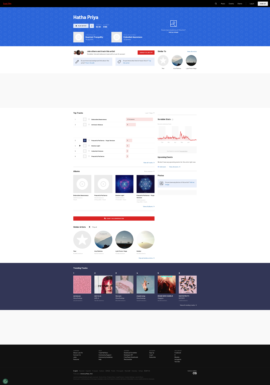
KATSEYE (182, 298)
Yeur (163, 68)
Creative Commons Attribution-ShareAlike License (123, 379)
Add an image (173, 32)
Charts (240, 4)
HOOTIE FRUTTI (184, 296)
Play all (92, 113)
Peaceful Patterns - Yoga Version (103, 140)
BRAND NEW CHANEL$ (165, 296)
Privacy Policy (111, 377)
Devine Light (95, 146)
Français (95, 371)
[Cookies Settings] (5, 381)
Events (231, 4)
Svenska (134, 371)
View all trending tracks (187, 305)
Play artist (82, 25)
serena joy (77, 296)
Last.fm (9, 3)
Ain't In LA (97, 296)
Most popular (148, 171)
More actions (92, 26)
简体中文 (147, 371)
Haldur (139, 251)
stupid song (141, 296)
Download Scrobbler (130, 353)
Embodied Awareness (133, 37)
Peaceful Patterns (97, 156)
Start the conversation (115, 218)
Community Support (105, 355)
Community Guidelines (106, 357)
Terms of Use (103, 377)
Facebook (178, 353)
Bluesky (177, 357)
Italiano (101, 371)
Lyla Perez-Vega (191, 68)
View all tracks (148, 162)
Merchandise (128, 359)
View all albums (148, 206)
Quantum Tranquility (94, 37)
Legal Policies (120, 377)
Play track (80, 145)
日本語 (107, 371)
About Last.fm (78, 353)
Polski (113, 371)
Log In (252, 4)
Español (88, 371)
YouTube (177, 361)
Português (120, 371)
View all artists (192, 51)
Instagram (178, 359)
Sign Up (263, 4)
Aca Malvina (177, 68)
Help (100, 359)
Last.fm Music (139, 377)
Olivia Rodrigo (77, 298)
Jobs (75, 357)
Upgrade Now (183, 151)
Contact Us (77, 355)
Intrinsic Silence (97, 125)
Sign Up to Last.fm (146, 52)
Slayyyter (161, 298)
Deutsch (81, 371)
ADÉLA (96, 298)
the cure (118, 296)
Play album (78, 37)
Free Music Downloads (131, 357)
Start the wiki (90, 63)
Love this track (89, 119)
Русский (127, 371)
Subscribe (152, 357)
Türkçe (140, 371)
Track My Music (103, 353)
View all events (174, 167)
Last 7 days (149, 113)
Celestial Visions (97, 151)
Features (76, 359)
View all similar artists (146, 258)
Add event (162, 167)
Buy (76, 189)
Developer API (128, 355)
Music (223, 4)
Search (216, 3)
